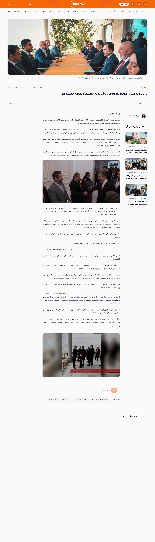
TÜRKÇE (18, 4)
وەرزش (44, 11)
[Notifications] (145, 4)
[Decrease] (25, 103)
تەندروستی (75, 11)
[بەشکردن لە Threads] (16, 87)
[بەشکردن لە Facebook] (40, 87)
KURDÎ (26, 4)
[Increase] (19, 103)
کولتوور (52, 11)
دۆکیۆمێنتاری (17, 11)
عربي (15, 4)
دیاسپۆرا (123, 11)
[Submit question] (114, 390)
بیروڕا (59, 11)
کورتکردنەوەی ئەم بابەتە (99, 399)
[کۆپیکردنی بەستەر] (10, 87)
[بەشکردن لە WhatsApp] (28, 87)
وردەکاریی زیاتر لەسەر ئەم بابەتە (58, 399)
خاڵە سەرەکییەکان (80, 399)
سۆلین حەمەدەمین (134, 115)
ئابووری (93, 11)
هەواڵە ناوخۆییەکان (134, 11)
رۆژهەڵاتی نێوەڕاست (112, 11)
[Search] (133, 4)
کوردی (30, 4)
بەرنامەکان (27, 11)
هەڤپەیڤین (84, 11)
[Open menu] (9, 11)
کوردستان (144, 11)
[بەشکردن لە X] (34, 87)
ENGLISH (22, 4)
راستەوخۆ (123, 4)
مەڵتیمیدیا (36, 11)
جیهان (100, 11)
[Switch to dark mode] (139, 4)
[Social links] (9, 4)
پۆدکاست (66, 11)
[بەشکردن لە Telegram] (22, 87)
